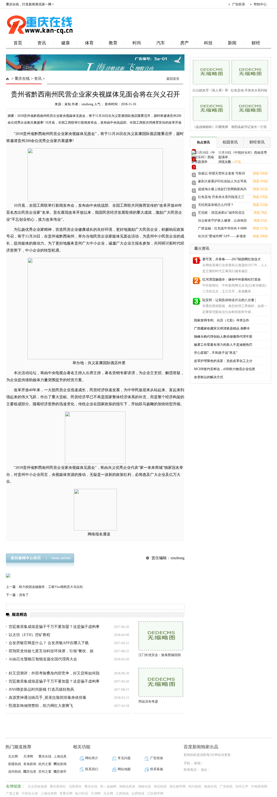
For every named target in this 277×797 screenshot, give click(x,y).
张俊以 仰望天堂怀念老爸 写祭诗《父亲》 (221, 174)
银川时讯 (81, 793)
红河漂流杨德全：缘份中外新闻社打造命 (231, 279)
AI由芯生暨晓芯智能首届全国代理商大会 (43, 659)
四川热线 (194, 786)
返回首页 (172, 79)
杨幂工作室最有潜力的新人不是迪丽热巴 (223, 345)
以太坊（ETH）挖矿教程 (29, 635)
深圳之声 (241, 786)
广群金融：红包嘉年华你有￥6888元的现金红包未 (222, 229)
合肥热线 (137, 793)
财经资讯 (257, 142)
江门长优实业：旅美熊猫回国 (159, 655)
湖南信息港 (127, 786)
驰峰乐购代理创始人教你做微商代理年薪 (223, 336)
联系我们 (91, 769)
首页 (18, 43)
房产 (184, 43)
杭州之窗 (44, 764)
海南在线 (210, 786)
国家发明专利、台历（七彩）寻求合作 (221, 320)
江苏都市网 (155, 793)
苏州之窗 (44, 771)
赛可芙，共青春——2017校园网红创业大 (231, 259)
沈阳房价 (75, 786)
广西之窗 (12, 793)
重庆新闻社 (58, 786)
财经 (256, 43)
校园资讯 (230, 142)
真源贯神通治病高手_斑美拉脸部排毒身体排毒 (47, 698)
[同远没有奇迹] (160, 682)
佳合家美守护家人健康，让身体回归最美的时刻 (222, 221)
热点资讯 (203, 142)
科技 (208, 43)
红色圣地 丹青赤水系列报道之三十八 (221, 198)
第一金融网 (108, 786)
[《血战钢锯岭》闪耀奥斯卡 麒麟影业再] (209, 108)
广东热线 (226, 786)
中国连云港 (30, 793)
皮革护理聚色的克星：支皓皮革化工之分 (223, 361)
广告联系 (238, 4)
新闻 (232, 43)
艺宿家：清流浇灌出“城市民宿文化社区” (221, 213)
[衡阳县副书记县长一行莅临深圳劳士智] (248, 108)
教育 (113, 43)
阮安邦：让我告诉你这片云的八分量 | (229, 300)
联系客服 (156, 769)
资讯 (41, 43)
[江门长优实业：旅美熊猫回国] (160, 635)
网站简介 (91, 758)
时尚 (137, 43)
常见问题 (124, 758)
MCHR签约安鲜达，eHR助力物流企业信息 (224, 369)
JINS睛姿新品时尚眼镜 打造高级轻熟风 (41, 689)
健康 (65, 43)
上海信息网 (49, 793)
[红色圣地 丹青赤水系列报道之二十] (248, 71)
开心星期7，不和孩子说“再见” (215, 353)
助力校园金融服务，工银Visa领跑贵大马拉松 (51, 587)
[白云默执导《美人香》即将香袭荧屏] (209, 71)
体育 (89, 43)
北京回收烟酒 (37, 786)
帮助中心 (260, 4)
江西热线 (122, 793)
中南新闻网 (259, 786)
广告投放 (156, 758)
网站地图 (124, 769)
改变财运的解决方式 (208, 377)
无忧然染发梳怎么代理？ (216, 205)
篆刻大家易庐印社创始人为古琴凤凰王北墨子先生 (222, 182)
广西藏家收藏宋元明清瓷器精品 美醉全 (222, 328)
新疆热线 (14, 764)
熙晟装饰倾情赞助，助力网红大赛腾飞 (41, 706)
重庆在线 (22, 79)
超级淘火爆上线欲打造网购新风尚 (222, 189)
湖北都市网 (177, 786)
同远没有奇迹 (148, 701)
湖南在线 (144, 786)
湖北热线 (160, 786)
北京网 (13, 756)
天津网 (28, 756)
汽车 (160, 43)
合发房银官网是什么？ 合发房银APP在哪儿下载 (49, 643)
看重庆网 (66, 793)
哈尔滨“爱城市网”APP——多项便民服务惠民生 (222, 237)
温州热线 (14, 771)
